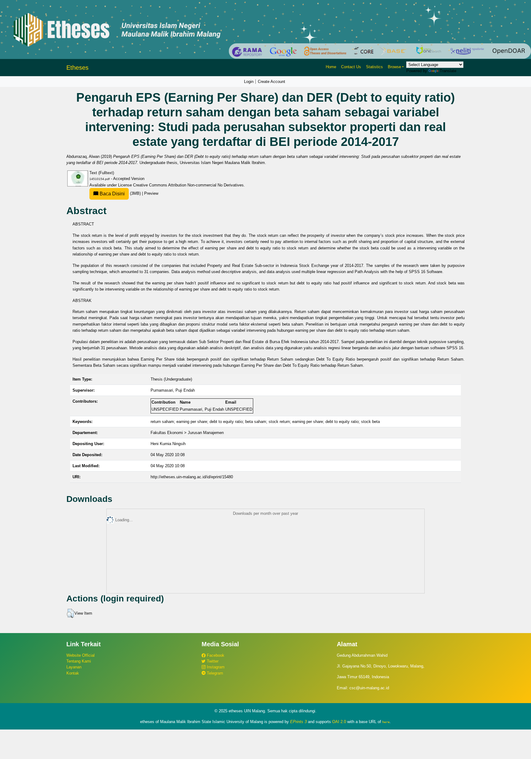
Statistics (374, 67)
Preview (151, 193)
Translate (448, 70)
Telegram (214, 673)
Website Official (80, 655)
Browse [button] (394, 67)
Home (331, 67)
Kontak (72, 673)
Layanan (73, 667)
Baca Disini (111, 193)
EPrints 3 (298, 721)
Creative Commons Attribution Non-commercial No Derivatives (188, 185)
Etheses (77, 67)
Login (249, 81)
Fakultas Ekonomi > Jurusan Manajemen (187, 432)
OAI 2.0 (339, 721)
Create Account (271, 81)
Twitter (212, 661)
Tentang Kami (78, 661)
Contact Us (351, 67)
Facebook (215, 655)
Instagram (215, 667)
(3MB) (120, 193)
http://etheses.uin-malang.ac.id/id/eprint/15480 (192, 477)
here (386, 722)
